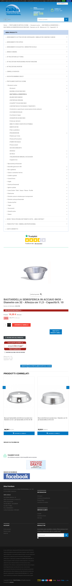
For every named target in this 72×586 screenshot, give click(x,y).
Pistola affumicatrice (16, 139)
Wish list (6, 533)
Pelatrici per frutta (15, 136)
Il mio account (7, 529)
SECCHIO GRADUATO (16, 148)
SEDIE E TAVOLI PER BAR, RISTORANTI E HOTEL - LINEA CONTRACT (25, 219)
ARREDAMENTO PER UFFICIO (15, 42)
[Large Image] (52, 580)
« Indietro (24, 366)
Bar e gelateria (12, 169)
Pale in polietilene (15, 130)
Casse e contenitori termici (15, 172)
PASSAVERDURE (14, 133)
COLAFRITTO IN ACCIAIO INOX (18, 103)
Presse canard (14, 145)
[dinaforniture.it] (13, 9)
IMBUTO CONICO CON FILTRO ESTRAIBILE (21, 124)
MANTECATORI (14, 127)
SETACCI (12, 154)
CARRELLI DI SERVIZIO (13, 71)
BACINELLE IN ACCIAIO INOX (17, 91)
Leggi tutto (69, 0)
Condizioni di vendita (42, 502)
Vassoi (9, 214)
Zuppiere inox (13, 159)
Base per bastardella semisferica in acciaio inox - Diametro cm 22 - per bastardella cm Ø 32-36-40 (18, 418)
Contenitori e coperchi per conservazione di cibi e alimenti (26, 109)
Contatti (39, 513)
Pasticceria (11, 193)
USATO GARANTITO (12, 229)
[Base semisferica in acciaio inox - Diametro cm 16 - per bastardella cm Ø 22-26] (52, 396)
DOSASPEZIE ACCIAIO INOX (17, 118)
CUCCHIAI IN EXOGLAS (16, 112)
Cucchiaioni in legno (15, 115)
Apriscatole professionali (15, 163)
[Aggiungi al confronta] (33, 380)
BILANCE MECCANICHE (16, 97)
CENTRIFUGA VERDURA (16, 100)
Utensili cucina (12, 211)
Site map (39, 518)
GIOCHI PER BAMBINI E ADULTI (15, 76)
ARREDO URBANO (12, 52)
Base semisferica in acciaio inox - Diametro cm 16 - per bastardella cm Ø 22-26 (53, 418)
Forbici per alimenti (15, 121)
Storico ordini (7, 531)
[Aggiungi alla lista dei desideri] (33, 378)
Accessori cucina (12, 85)
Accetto (63, 0)
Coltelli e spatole (12, 175)
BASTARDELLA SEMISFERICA (18, 94)
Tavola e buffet (12, 202)
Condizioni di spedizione (43, 498)
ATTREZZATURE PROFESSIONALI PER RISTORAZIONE (22, 61)
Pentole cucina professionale (16, 199)
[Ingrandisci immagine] (33, 382)
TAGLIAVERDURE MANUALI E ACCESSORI (21, 156)
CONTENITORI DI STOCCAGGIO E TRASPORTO (22, 106)
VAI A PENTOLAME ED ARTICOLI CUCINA (40, 366)
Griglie (9, 181)
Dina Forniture (16, 580)
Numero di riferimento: (9, 306)
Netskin (12, 582)
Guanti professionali (13, 184)
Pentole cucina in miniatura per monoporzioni (20, 196)
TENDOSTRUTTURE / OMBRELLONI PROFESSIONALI (21, 224)
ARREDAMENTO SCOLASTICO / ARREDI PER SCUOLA (22, 47)
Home (5, 25)
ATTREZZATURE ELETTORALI (15, 56)
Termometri (11, 208)
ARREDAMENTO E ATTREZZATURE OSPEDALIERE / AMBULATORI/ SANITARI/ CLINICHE (31, 37)
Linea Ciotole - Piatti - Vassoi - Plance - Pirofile (20, 190)
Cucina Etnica (11, 178)
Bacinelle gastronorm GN (14, 166)
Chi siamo (39, 496)
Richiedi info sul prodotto (15, 337)
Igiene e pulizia (12, 187)
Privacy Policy (40, 500)
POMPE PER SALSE (15, 142)
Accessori (12, 88)
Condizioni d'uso (41, 515)
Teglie (9, 205)
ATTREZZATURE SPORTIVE (14, 66)
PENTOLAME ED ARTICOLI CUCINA (16, 81)
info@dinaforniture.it (39, 8)
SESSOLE (12, 151)
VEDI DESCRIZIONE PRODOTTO (13, 310)
